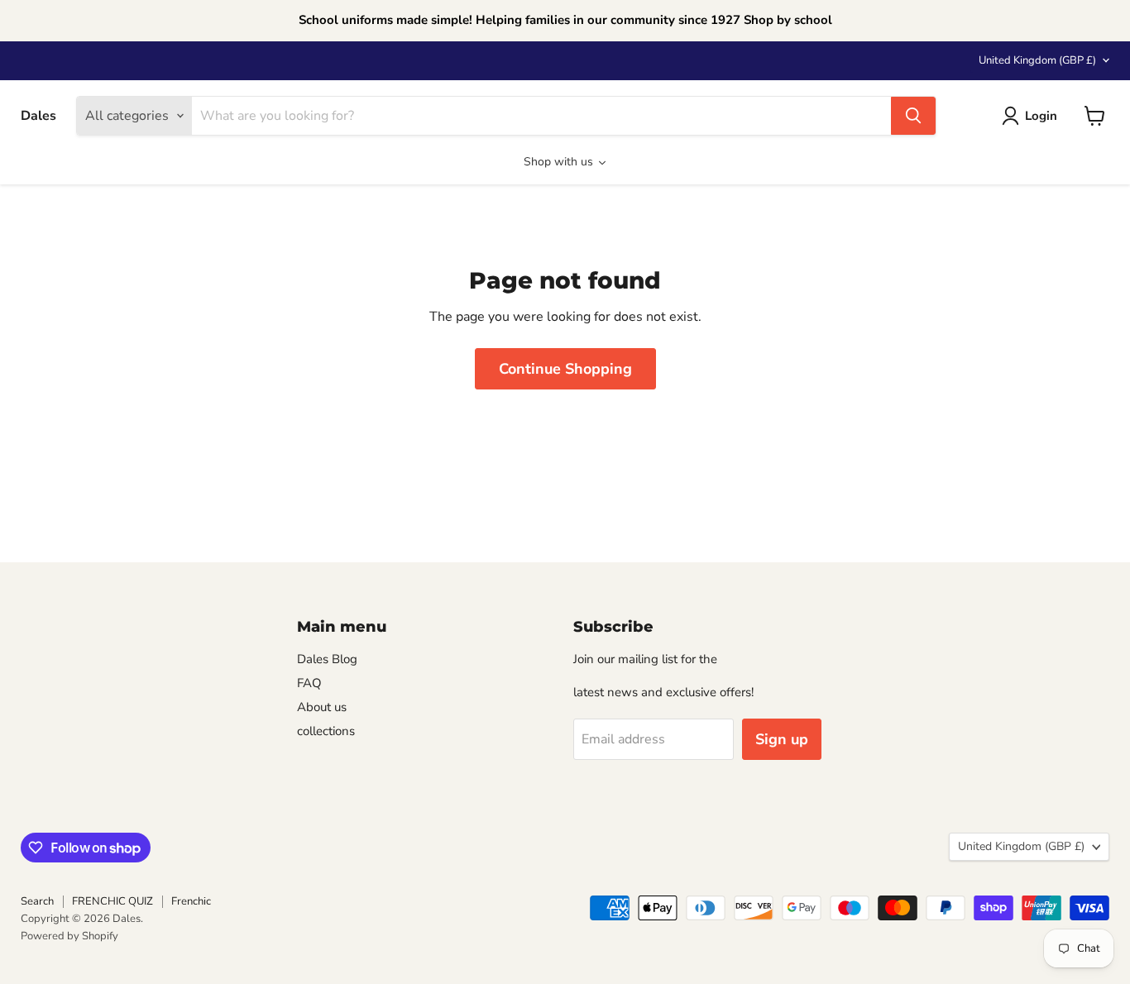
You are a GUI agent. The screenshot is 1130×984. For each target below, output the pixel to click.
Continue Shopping (565, 369)
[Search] (913, 116)
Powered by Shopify (69, 936)
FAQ (309, 683)
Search (37, 901)
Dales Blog (327, 659)
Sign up (781, 739)
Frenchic (191, 901)
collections (326, 731)
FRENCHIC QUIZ (112, 901)
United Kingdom (1037, 60)
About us (322, 707)
